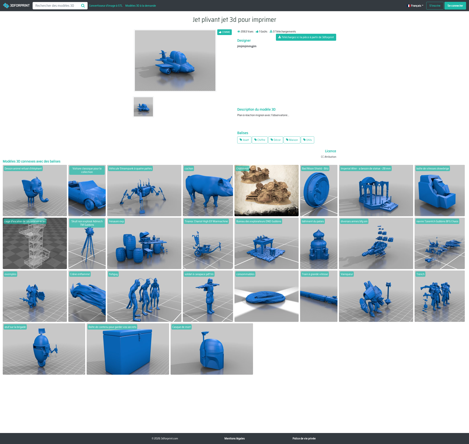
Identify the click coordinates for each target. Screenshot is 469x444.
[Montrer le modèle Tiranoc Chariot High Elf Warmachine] (208, 243)
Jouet (245, 140)
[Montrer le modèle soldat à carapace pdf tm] (208, 296)
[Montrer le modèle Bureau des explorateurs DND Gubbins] (266, 243)
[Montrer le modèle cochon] (208, 190)
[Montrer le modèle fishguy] (144, 296)
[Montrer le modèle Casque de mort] (212, 348)
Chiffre (261, 140)
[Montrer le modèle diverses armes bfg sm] (376, 243)
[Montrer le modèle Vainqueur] (376, 296)
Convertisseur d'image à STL (105, 5)
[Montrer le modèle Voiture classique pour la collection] (87, 190)
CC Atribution (328, 156)
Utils (309, 140)
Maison (293, 140)
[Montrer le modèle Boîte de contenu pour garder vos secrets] (128, 348)
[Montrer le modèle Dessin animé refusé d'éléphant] (35, 190)
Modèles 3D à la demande (140, 5)
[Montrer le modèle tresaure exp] (144, 243)
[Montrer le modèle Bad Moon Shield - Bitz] (319, 190)
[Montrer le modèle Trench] (440, 296)
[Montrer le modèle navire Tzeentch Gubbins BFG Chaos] (440, 243)
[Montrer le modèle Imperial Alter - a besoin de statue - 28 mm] (376, 190)
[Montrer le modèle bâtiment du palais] (319, 243)
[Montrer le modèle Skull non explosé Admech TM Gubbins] (87, 243)
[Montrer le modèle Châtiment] (266, 190)
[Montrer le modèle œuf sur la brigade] (44, 348)
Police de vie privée (304, 438)
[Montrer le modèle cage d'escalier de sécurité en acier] (35, 243)
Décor (277, 140)
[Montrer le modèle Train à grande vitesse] (319, 296)
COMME (225, 32)
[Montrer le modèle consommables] (266, 296)
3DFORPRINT (19, 5)
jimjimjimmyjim (246, 46)
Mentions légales (234, 438)
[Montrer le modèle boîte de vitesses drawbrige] (440, 190)
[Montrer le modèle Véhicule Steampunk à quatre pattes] (144, 190)
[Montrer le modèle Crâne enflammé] (87, 296)
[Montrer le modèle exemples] (35, 296)
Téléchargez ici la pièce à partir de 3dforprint (307, 37)
